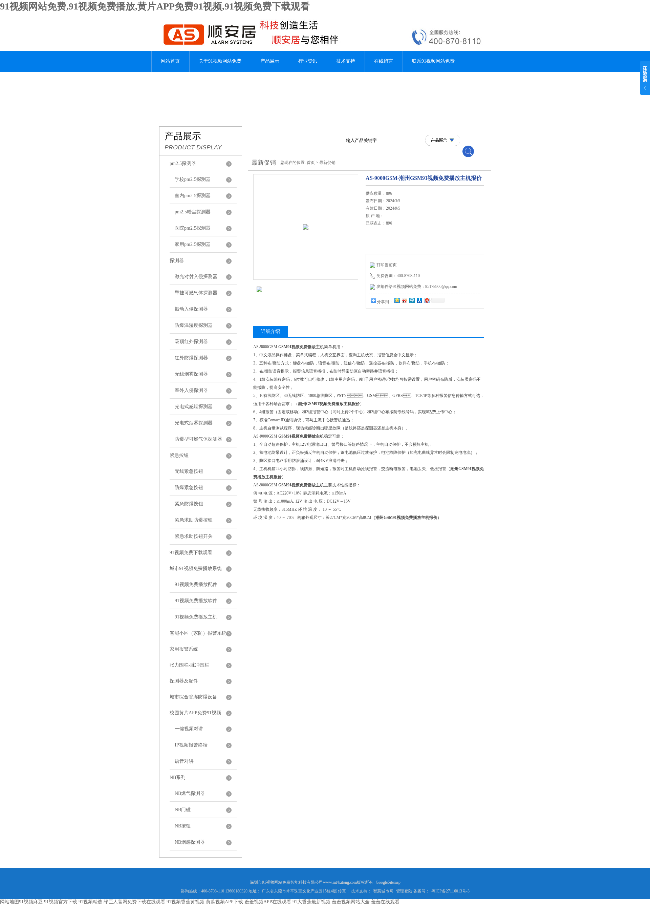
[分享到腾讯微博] (411, 300)
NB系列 (178, 777)
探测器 (177, 260)
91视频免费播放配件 (196, 584)
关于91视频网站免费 (220, 61)
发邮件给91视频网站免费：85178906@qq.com (416, 286)
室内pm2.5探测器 (193, 195)
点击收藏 (417, 321)
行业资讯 (307, 61)
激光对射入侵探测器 (196, 276)
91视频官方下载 (60, 901)
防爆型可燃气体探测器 (198, 439)
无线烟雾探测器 (191, 374)
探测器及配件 (184, 680)
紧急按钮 (179, 455)
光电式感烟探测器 (194, 406)
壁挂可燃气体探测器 (196, 292)
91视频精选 (90, 901)
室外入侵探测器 (191, 390)
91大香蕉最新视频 (311, 901)
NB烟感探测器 (190, 842)
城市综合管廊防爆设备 (193, 696)
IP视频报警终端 (191, 745)
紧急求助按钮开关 (194, 536)
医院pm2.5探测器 (193, 228)
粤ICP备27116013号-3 (450, 891)
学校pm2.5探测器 (193, 179)
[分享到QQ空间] (396, 300)
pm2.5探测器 (183, 163)
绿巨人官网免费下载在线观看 (134, 901)
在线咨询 (382, 321)
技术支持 (345, 61)
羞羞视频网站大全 (351, 901)
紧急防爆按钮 (189, 503)
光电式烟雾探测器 (194, 422)
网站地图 (9, 901)
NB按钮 (183, 825)
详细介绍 (270, 331)
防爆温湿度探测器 (194, 325)
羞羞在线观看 (385, 901)
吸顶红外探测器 (191, 341)
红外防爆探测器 (191, 357)
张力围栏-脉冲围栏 (189, 665)
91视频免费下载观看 (191, 552)
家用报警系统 (184, 649)
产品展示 (269, 61)
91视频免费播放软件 (196, 600)
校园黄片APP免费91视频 (195, 712)
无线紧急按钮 (189, 471)
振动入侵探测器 (191, 309)
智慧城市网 (383, 891)
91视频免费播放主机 (196, 616)
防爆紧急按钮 (189, 487)
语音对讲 (184, 761)
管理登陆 (404, 891)
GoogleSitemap (388, 882)
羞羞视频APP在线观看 (267, 901)
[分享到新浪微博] (404, 300)
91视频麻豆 (31, 901)
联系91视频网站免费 (433, 61)
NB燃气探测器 (190, 793)
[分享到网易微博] (426, 300)
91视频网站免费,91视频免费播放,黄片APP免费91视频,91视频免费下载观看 (155, 6)
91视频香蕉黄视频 (185, 901)
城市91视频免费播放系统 (196, 568)
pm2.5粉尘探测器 (193, 211)
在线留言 (383, 61)
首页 (311, 162)
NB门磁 (183, 809)
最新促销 (327, 162)
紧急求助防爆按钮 (194, 520)
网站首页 (170, 61)
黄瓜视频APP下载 (224, 901)
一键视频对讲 (189, 728)
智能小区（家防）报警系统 (198, 633)
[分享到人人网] (419, 300)
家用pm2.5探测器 (193, 244)
